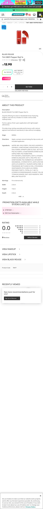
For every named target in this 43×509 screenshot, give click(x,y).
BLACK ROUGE (8, 54)
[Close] (40, 496)
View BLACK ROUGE (12, 259)
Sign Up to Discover (11, 298)
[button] (40, 14)
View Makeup (9, 249)
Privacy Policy (30, 507)
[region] (21, 501)
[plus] (11, 87)
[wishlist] (20, 60)
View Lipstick (9, 254)
